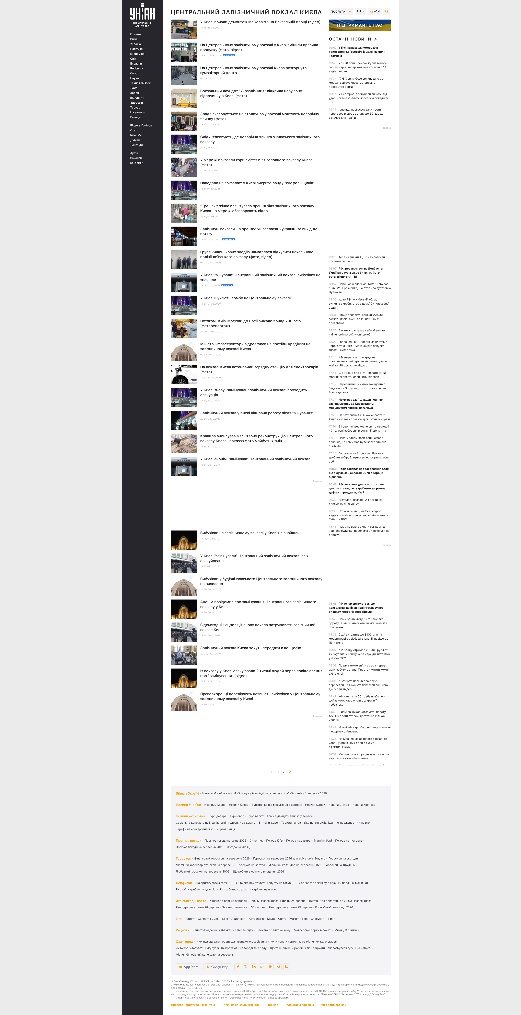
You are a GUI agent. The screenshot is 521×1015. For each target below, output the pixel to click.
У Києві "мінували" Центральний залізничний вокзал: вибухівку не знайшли (260, 277)
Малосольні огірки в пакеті (312, 930)
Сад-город (184, 941)
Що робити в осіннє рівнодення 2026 (258, 871)
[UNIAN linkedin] (254, 966)
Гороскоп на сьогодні (343, 858)
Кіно (225, 918)
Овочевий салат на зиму (273, 930)
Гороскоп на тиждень (340, 865)
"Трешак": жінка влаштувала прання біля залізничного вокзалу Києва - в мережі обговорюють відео (257, 208)
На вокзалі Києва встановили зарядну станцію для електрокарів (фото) (259, 369)
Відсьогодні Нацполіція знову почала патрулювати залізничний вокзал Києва (257, 627)
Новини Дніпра (338, 804)
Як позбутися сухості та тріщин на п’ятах (248, 889)
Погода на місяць (239, 847)
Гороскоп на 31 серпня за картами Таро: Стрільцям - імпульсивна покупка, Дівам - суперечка (358, 346)
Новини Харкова (363, 804)
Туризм (135, 107)
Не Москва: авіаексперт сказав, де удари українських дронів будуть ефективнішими (358, 743)
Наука (134, 78)
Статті (134, 130)
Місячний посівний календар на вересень (205, 954)
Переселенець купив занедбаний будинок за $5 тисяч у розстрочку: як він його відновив (357, 388)
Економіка (137, 53)
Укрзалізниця (226, 829)
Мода (271, 918)
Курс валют (256, 816)
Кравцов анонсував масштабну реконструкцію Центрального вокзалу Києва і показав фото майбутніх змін (256, 438)
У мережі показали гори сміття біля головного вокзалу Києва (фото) (256, 162)
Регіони (135, 68)
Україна (135, 44)
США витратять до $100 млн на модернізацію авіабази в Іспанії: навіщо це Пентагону (358, 638)
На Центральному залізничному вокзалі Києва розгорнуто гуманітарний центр (253, 70)
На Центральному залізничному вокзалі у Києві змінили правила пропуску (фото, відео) (259, 47)
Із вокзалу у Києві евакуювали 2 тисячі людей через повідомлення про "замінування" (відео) (261, 673)
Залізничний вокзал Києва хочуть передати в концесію (250, 648)
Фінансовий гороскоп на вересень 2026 (222, 858)
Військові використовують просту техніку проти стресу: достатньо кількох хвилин (357, 716)
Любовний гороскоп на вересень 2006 (203, 871)
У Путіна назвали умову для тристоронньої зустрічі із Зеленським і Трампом (357, 51)
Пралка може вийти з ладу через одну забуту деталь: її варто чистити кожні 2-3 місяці (359, 669)
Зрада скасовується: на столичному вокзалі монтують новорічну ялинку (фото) (259, 116)
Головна (135, 34)
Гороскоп (183, 858)
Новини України (188, 805)
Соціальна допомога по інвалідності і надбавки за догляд (215, 822)
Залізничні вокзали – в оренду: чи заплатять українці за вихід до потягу (258, 231)
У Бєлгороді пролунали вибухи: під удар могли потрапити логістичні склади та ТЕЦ (359, 98)
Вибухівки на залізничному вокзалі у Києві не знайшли (250, 533)
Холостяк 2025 (208, 918)
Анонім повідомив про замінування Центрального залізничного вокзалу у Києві (258, 604)
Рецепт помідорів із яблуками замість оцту (223, 930)
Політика (136, 48)
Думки (135, 140)
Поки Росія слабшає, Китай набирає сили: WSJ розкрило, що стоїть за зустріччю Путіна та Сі (360, 288)
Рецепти (182, 930)
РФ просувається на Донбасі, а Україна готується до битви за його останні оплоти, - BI (356, 272)
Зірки (331, 918)
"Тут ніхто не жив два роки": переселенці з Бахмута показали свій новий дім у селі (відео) (359, 685)
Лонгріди (136, 145)
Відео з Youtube (141, 125)
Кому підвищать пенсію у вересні (290, 816)
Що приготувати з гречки (212, 883)
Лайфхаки (184, 883)
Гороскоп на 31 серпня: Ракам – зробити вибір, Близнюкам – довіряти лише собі (359, 457)
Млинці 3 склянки (347, 930)
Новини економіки (191, 816)
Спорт (134, 73)
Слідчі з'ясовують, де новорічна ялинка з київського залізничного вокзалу (260, 139)
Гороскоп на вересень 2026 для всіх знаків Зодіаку (289, 858)
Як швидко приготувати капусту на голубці (263, 883)
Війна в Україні (187, 793)
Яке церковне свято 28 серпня (197, 907)
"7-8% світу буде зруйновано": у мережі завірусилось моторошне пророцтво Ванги (356, 82)
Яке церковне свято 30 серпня (243, 907)
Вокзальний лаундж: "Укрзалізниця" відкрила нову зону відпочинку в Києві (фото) (251, 93)
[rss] (286, 966)
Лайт (133, 88)
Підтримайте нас (360, 25)
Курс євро (237, 816)
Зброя (134, 92)
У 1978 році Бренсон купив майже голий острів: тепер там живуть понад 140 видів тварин (358, 67)
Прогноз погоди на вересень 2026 (199, 847)
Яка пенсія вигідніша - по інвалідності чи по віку (337, 822)
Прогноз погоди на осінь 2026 (225, 840)
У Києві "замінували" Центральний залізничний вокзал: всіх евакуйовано (254, 558)
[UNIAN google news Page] (262, 966)
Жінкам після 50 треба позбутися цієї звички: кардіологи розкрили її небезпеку (357, 700)
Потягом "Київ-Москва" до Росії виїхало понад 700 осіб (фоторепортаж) (250, 323)
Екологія (136, 63)
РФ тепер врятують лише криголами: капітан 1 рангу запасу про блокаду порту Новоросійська (356, 607)
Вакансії (136, 158)
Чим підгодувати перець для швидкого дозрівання (231, 941)
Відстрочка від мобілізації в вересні (277, 804)
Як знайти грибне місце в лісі (196, 889)
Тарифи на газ (291, 822)
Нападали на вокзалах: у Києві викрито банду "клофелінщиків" (257, 183)
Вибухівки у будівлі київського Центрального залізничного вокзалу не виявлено (261, 581)
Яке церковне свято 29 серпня (290, 907)
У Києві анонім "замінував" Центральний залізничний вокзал (255, 459)
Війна (134, 39)
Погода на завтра (298, 840)
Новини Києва (238, 804)
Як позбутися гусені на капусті (349, 948)
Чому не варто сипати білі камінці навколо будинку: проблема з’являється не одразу (359, 530)
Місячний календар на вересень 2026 (294, 865)
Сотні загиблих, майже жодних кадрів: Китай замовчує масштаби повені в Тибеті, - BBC (359, 515)
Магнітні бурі (323, 840)
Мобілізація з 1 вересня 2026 (307, 793)
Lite (179, 919)
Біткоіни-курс (268, 822)
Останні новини (350, 39)
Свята (282, 918)
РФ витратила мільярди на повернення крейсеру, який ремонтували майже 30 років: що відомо (358, 361)
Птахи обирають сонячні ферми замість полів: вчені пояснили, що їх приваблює (356, 319)
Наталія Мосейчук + (216, 793)
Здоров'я (136, 102)
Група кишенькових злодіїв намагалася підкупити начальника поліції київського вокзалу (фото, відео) (256, 254)
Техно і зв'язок (140, 83)
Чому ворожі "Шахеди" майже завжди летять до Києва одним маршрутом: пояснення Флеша (356, 403)
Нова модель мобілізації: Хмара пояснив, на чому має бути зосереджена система (357, 442)
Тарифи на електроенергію (194, 829)
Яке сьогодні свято (191, 901)
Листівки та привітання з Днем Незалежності (340, 900)
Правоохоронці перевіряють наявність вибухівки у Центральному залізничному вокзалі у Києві (260, 696)
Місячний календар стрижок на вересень (205, 865)
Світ (133, 58)
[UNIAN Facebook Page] (237, 966)
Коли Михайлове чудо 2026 (334, 907)
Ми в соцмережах (333, 1004)
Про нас (272, 1004)
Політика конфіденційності (240, 1004)
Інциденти (137, 97)
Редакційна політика (299, 1004)
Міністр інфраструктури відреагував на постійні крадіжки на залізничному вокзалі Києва (255, 346)
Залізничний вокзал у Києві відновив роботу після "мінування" (257, 413)
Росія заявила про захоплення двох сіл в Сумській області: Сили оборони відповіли (359, 473)
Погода (135, 117)
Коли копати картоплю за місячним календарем (303, 941)
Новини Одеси (315, 804)
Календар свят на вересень (229, 900)
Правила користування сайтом (193, 1004)
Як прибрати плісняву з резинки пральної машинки (332, 883)
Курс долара (218, 816)
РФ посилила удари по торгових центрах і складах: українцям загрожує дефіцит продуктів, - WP (357, 488)
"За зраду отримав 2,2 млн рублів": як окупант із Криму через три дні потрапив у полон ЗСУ (359, 654)
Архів (134, 153)
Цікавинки (137, 112)
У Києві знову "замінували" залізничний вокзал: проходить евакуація (253, 392)
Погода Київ (274, 840)
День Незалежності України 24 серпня (278, 900)
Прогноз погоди (188, 841)
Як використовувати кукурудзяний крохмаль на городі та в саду (221, 948)
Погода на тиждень (348, 840)
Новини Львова (214, 804)
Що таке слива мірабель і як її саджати (297, 948)
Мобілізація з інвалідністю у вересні (258, 793)
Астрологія (256, 918)
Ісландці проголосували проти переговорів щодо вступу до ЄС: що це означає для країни (356, 113)
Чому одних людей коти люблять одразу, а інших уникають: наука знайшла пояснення (358, 623)
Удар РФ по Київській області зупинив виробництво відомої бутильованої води (359, 303)
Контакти (136, 162)
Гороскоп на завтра (251, 865)
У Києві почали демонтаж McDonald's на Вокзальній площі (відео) (260, 22)
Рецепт (190, 918)
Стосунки (317, 918)
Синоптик (256, 840)
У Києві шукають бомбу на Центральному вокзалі (245, 298)
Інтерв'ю (136, 135)
